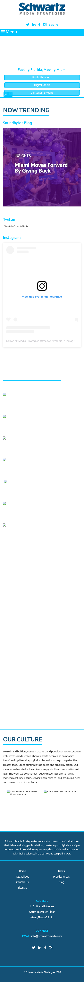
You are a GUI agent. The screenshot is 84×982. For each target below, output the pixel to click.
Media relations (25, 388)
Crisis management (27, 506)
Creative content (26, 419)
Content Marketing (42, 92)
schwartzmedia (53, 340)
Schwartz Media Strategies (22, 340)
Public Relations (42, 77)
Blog (61, 882)
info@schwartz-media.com (46, 936)
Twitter (9, 219)
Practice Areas (61, 876)
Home (22, 871)
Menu (11, 31)
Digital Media (42, 85)
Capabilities (22, 876)
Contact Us (22, 882)
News (61, 871)
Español (53, 25)
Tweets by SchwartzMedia (16, 226)
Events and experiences (31, 528)
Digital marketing (26, 441)
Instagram (12, 237)
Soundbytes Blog (17, 122)
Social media (23, 484)
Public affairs (23, 397)
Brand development (28, 463)
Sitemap (22, 887)
